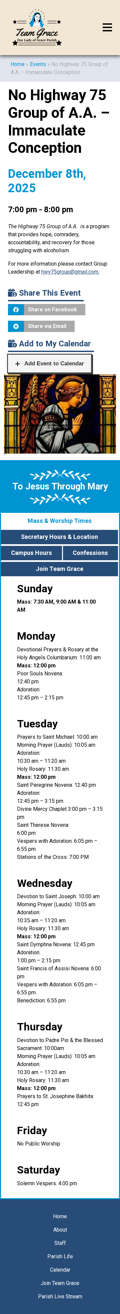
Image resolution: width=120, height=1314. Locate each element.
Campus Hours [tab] (31, 553)
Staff (60, 1243)
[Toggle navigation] (107, 28)
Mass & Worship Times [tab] (60, 521)
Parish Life (60, 1256)
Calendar (60, 1270)
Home (18, 64)
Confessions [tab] (90, 553)
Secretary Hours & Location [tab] (59, 537)
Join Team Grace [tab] (59, 569)
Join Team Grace (60, 1283)
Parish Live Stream (60, 1296)
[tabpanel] (60, 887)
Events (38, 64)
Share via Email (47, 326)
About (60, 1230)
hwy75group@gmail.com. (70, 272)
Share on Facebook (52, 309)
